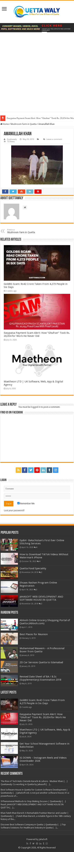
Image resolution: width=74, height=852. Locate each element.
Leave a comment (54, 139)
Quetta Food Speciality (33, 568)
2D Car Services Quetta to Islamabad (41, 662)
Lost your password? (14, 510)
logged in (35, 407)
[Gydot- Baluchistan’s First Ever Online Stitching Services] (9, 545)
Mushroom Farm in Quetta (23, 124)
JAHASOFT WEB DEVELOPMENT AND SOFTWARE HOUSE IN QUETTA (41, 598)
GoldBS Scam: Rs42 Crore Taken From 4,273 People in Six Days (42, 702)
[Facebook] (24, 470)
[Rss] (18, 470)
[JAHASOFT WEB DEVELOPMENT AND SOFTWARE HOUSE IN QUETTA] (9, 601)
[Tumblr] (49, 470)
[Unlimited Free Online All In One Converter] (37, 27)
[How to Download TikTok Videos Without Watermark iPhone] (9, 559)
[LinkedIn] (43, 470)
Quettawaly (12, 139)
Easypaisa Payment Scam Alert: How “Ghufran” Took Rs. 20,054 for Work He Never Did (37, 334)
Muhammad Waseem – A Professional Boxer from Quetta (42, 650)
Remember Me (27, 503)
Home (5, 124)
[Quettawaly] (37, 12)
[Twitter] (31, 470)
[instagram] (55, 470)
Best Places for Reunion (34, 634)
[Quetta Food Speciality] (9, 573)
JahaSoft (43, 839)
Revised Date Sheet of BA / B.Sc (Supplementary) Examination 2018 (40, 678)
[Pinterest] (37, 470)
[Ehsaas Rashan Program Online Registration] (9, 587)
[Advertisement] (37, 74)
